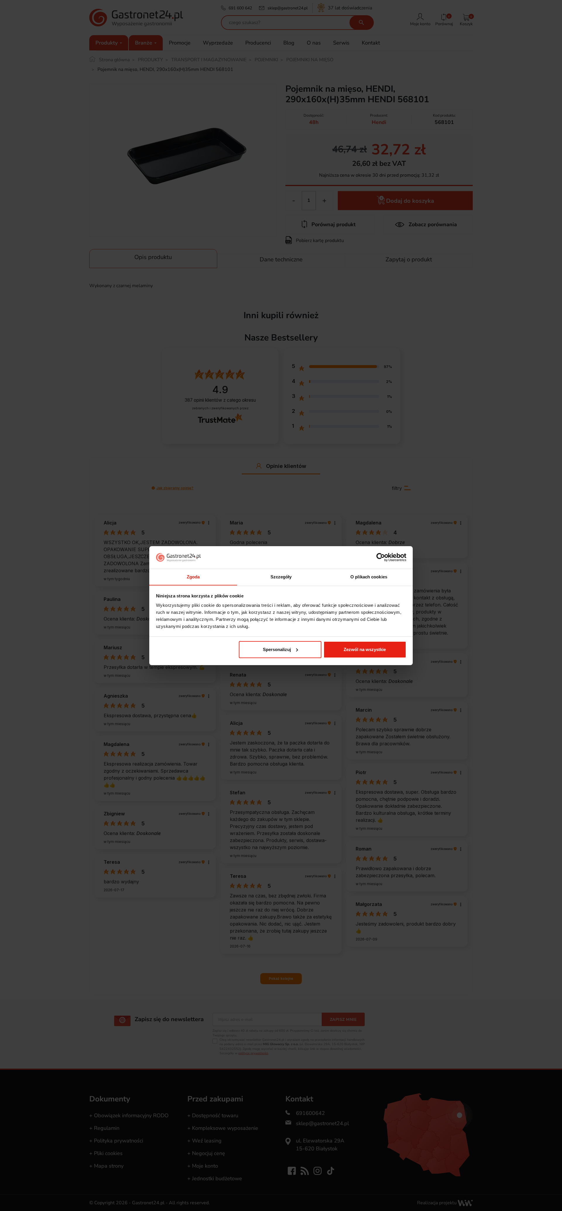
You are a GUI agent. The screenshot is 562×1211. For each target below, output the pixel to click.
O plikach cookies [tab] (368, 576)
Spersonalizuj (277, 649)
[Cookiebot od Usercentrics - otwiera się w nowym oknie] (380, 557)
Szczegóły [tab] (281, 576)
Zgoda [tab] (193, 576)
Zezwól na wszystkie (365, 649)
